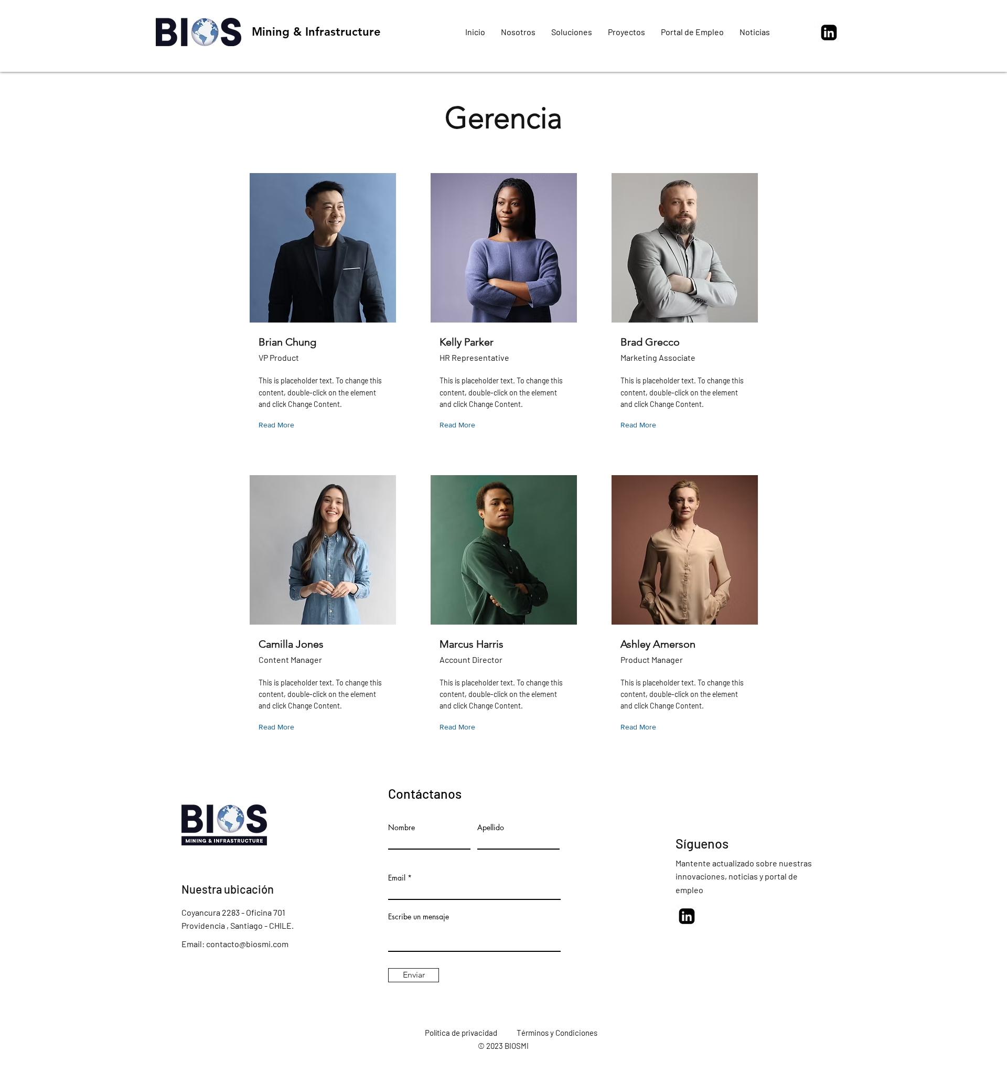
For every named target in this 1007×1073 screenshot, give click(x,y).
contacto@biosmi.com (247, 944)
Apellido (490, 827)
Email (396, 878)
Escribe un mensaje (418, 916)
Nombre (401, 827)
